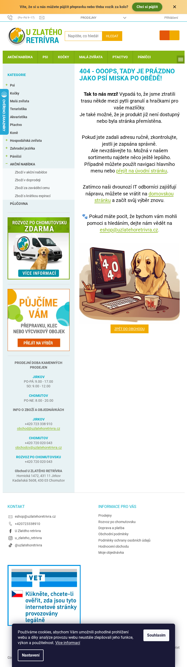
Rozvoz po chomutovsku (117, 522)
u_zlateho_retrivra (28, 538)
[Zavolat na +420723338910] (24, 17)
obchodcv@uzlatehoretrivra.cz (38, 447)
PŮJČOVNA (19, 204)
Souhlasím (156, 635)
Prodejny (88, 17)
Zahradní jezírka (22, 148)
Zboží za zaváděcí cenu (32, 188)
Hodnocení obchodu (113, 546)
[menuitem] (20, 57)
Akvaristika (18, 117)
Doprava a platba (111, 528)
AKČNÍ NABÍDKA (22, 164)
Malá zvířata (19, 101)
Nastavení (30, 655)
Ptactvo (16, 125)
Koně (14, 133)
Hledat (112, 36)
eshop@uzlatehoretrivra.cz (129, 230)
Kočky (14, 93)
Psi (12, 85)
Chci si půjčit (147, 7)
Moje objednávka (111, 552)
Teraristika (18, 109)
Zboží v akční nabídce (31, 172)
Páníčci (15, 156)
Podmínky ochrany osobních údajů (124, 540)
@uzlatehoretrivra (28, 545)
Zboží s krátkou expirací (32, 196)
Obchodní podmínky (113, 534)
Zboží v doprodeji (27, 180)
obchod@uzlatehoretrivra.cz (38, 428)
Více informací (67, 642)
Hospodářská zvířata (26, 141)
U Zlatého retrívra (28, 531)
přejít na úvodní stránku (141, 171)
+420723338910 (27, 524)
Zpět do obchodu (129, 329)
